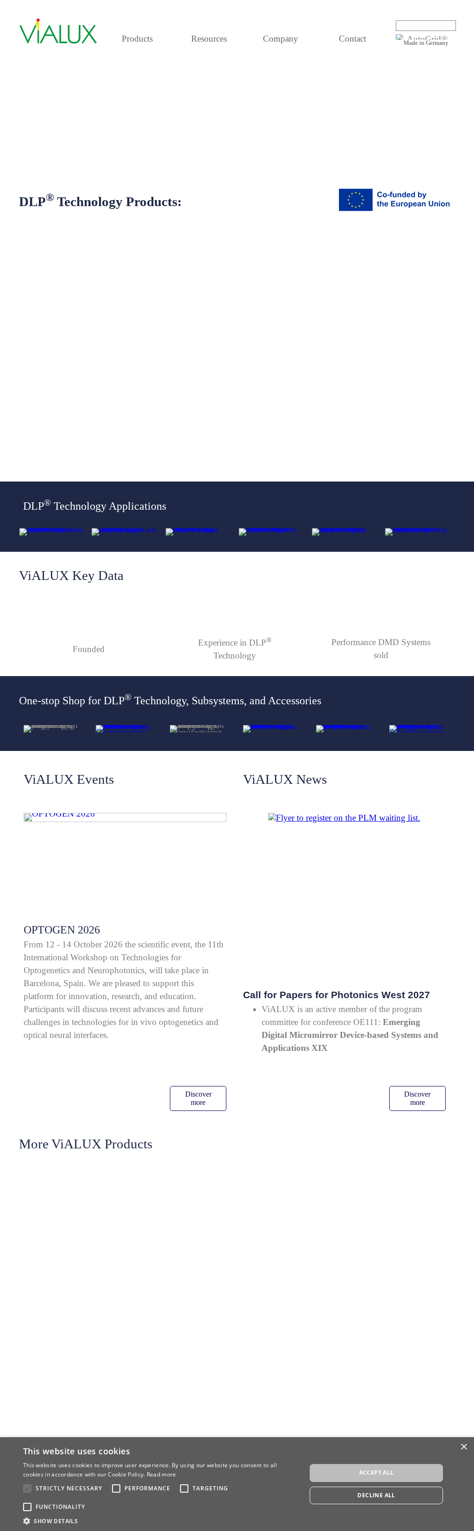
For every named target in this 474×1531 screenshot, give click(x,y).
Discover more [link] (198, 1098)
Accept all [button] (376, 1472)
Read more (161, 1474)
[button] (160, 1520)
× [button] (463, 1447)
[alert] (237, 1484)
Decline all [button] (376, 1495)
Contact (352, 38)
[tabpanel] (426, 42)
